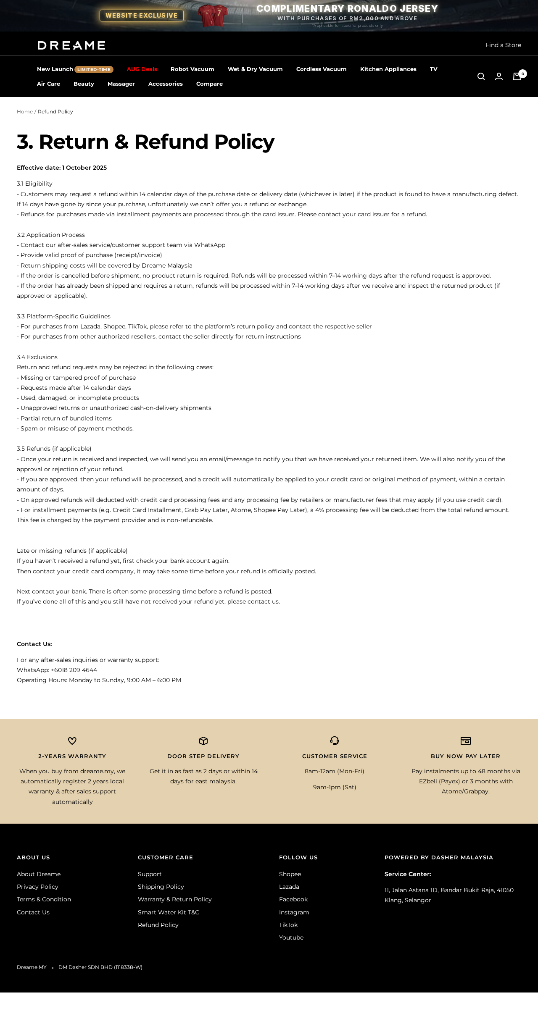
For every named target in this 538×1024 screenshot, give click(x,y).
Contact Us (33, 912)
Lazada (289, 886)
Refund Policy (158, 925)
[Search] (481, 76)
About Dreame (39, 874)
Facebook (293, 899)
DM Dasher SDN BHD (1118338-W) (100, 967)
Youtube (291, 937)
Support (150, 874)
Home (25, 111)
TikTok (288, 925)
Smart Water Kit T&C (168, 912)
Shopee (290, 874)
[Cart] (517, 76)
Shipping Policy (161, 886)
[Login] (499, 76)
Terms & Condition (44, 899)
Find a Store (503, 45)
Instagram (294, 912)
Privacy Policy (37, 886)
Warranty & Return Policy (175, 899)
